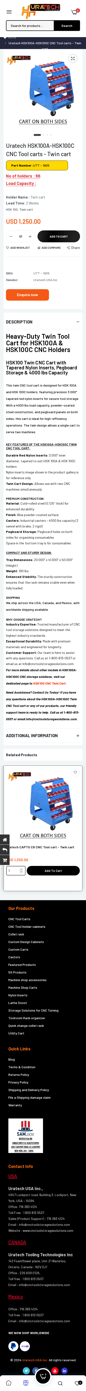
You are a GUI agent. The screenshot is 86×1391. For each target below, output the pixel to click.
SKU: (9, 273)
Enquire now (27, 295)
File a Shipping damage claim (29, 1097)
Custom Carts (18, 949)
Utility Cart (16, 1033)
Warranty (15, 1105)
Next (76, 831)
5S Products (17, 972)
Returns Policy (18, 1075)
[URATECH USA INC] (41, 12)
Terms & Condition (21, 1067)
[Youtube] (55, 1370)
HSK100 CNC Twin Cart (49, 683)
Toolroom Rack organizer (26, 1018)
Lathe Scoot (17, 1003)
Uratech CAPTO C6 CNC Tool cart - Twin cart (40, 847)
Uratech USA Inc (34, 1360)
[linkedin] (64, 1370)
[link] (75, 772)
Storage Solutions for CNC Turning (33, 1010)
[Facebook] (35, 1370)
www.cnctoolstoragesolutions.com (48, 1230)
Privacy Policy (18, 1082)
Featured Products (22, 965)
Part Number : (22, 165)
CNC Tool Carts (19, 919)
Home (12, 37)
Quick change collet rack (26, 1025)
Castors (14, 957)
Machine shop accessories (27, 980)
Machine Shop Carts (22, 987)
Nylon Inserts (17, 995)
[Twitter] (26, 1370)
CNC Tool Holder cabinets (26, 926)
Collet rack (16, 934)
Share (75, 247)
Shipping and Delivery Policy (28, 1090)
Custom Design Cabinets (26, 942)
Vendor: (12, 280)
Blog (11, 1059)
